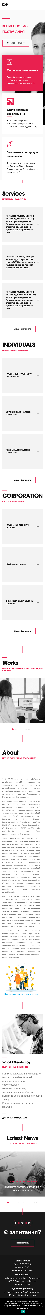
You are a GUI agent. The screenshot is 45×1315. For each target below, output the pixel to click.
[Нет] (42, 1306)
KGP (5, 4)
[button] (13, 729)
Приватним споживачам (22, 1181)
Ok (23, 1311)
